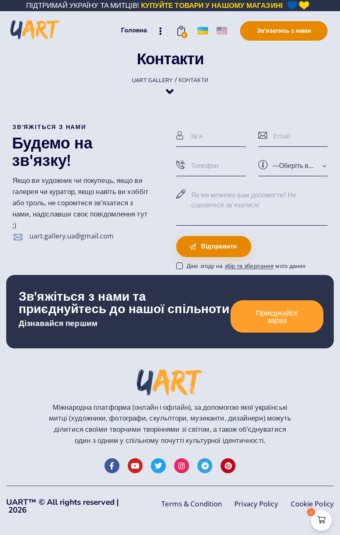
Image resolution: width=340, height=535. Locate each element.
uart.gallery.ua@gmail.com (71, 236)
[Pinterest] (228, 465)
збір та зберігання (249, 266)
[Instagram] (181, 465)
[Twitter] (158, 465)
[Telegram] (204, 465)
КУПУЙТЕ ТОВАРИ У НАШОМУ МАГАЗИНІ (212, 5)
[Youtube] (135, 465)
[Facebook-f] (111, 465)
